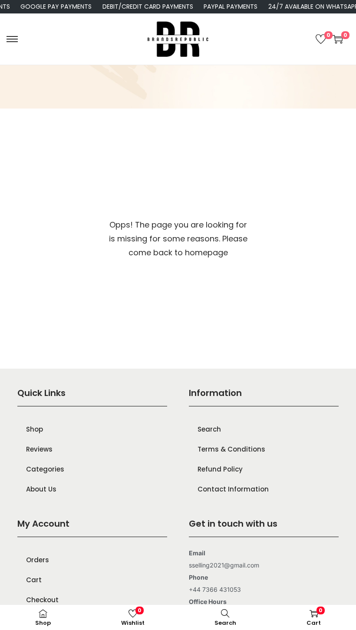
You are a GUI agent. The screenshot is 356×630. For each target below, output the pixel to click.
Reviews (39, 449)
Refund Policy (220, 469)
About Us (41, 489)
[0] (321, 39)
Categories (45, 469)
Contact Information (233, 489)
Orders (37, 559)
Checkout (42, 599)
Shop (34, 429)
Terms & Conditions (231, 449)
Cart (34, 579)
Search (209, 429)
